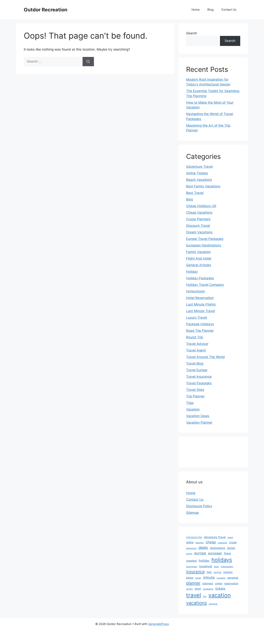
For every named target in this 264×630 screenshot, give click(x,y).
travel (193, 595)
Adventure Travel (199, 167)
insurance (195, 571)
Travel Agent (196, 350)
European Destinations (203, 245)
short (198, 588)
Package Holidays (200, 324)
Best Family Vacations (203, 186)
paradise (221, 578)
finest (227, 553)
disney (231, 548)
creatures (222, 542)
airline (189, 542)
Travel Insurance (199, 377)
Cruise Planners (198, 219)
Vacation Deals (197, 416)
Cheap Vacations (199, 212)
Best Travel (195, 193)
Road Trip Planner (200, 331)
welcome (213, 604)
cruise (233, 542)
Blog (210, 9)
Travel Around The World (205, 357)
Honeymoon (195, 291)
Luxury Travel (196, 317)
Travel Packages (199, 383)
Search (191, 33)
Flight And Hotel (198, 258)
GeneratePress (158, 624)
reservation (231, 583)
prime (218, 583)
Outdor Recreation (45, 10)
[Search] (88, 61)
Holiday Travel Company (205, 285)
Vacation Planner (199, 422)
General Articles (198, 265)
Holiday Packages (200, 278)
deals (203, 547)
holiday (204, 560)
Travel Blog (194, 363)
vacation (219, 595)
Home (196, 9)
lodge (189, 577)
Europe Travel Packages (204, 239)
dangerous (191, 548)
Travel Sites (195, 390)
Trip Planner (195, 396)
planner (193, 583)
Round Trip (194, 337)
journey (228, 572)
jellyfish (217, 572)
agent (230, 537)
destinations (217, 548)
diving (189, 553)
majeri (198, 578)
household (205, 566)
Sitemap (192, 513)
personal (232, 577)
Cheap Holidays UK (201, 206)
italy (209, 572)
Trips (190, 403)
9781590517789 (194, 537)
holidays (221, 559)
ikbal (216, 566)
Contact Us (228, 9)
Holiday (192, 272)
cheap (211, 542)
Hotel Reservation (200, 298)
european (215, 553)
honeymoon (191, 566)
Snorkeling (208, 589)
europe (200, 553)
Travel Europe (196, 370)
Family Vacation (198, 252)
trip (204, 596)
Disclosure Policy (199, 506)
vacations (196, 603)
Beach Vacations (199, 180)
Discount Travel (198, 226)
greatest (191, 560)
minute (209, 577)
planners (207, 583)
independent (227, 566)
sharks (189, 589)
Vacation (193, 409)
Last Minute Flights (201, 304)
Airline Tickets (197, 173)
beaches (199, 542)
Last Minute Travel (200, 311)
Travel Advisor (197, 344)
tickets (220, 588)
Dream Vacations (199, 232)
